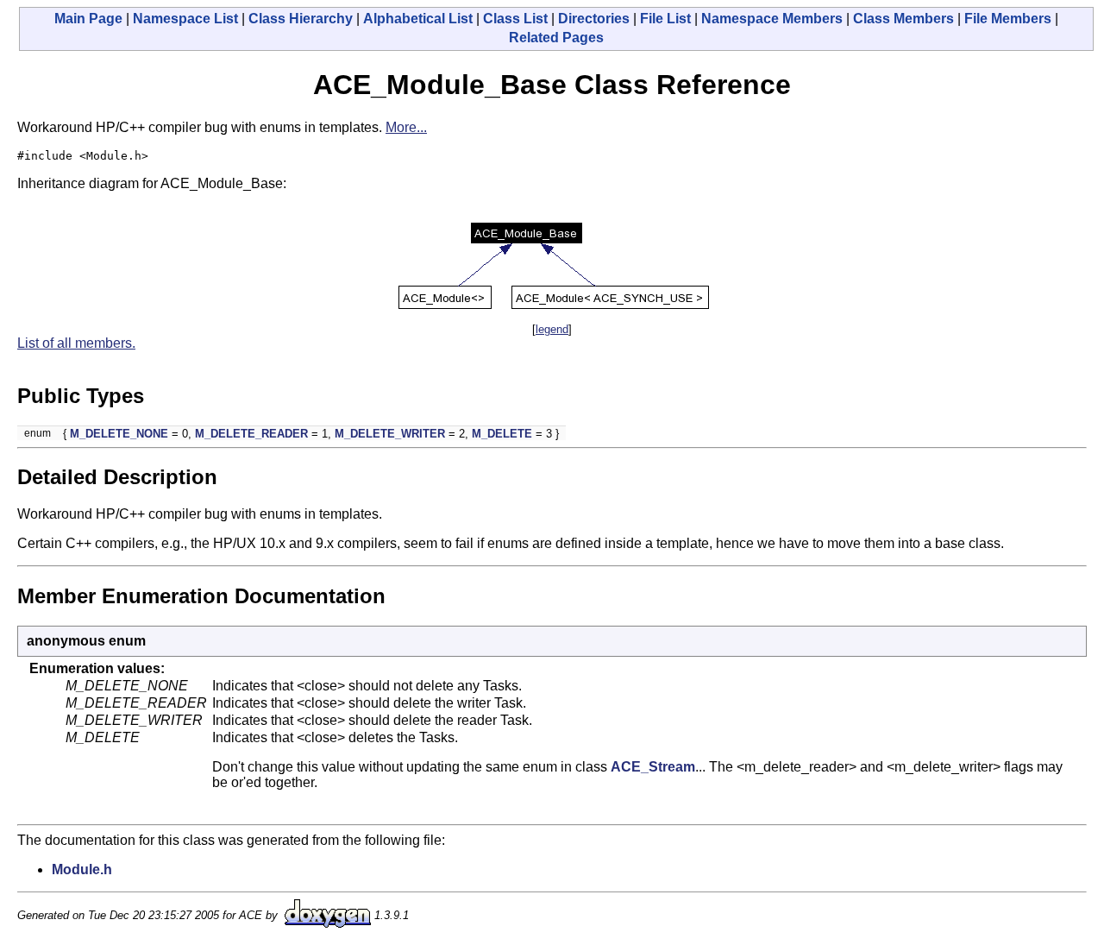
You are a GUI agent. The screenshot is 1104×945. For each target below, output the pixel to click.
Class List (515, 18)
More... (406, 127)
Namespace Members (772, 18)
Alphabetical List (418, 18)
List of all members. (76, 343)
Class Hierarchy (300, 18)
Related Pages (556, 37)
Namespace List (185, 18)
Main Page (88, 18)
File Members (1007, 18)
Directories (594, 18)
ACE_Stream (653, 766)
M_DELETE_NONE (119, 433)
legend (552, 329)
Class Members (903, 18)
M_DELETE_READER (251, 433)
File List (665, 18)
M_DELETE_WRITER (390, 433)
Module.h (82, 869)
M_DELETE (502, 433)
